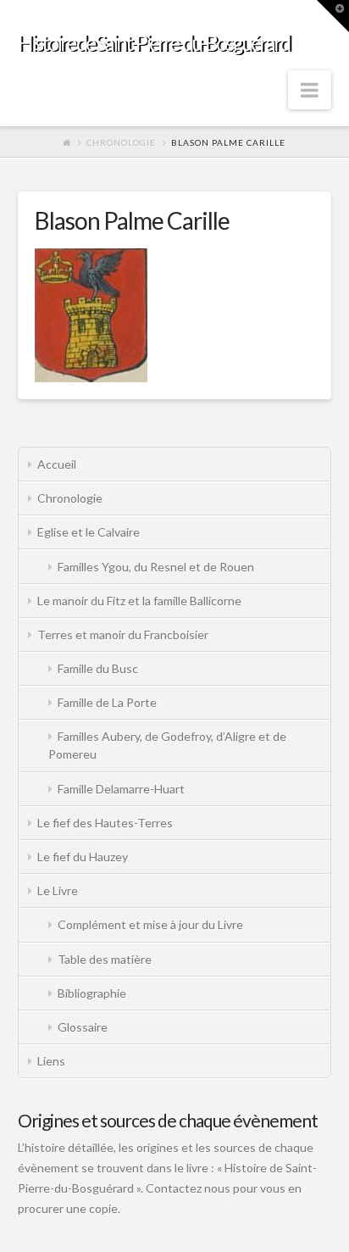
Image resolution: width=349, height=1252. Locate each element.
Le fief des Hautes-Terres (105, 822)
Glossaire (83, 1027)
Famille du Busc (98, 668)
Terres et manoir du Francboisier (122, 634)
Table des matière (105, 959)
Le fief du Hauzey (82, 856)
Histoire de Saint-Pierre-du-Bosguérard (153, 42)
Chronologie (121, 142)
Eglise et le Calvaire (88, 532)
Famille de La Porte (107, 702)
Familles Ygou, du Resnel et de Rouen (156, 566)
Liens (51, 1061)
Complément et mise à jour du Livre (150, 924)
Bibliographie (92, 993)
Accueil (56, 464)
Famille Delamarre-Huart (121, 789)
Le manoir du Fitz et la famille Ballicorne (139, 600)
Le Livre (57, 890)
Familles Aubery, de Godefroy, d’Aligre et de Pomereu (167, 745)
